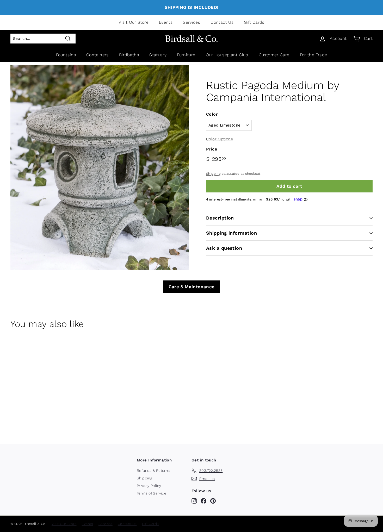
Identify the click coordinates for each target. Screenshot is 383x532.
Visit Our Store (134, 22)
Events (165, 22)
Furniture (186, 54)
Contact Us (222, 22)
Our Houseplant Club (227, 54)
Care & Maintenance (192, 286)
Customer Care (274, 54)
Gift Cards (254, 22)
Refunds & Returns (153, 470)
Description (220, 218)
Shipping (213, 174)
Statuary (157, 54)
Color (212, 114)
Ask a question (224, 248)
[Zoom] (99, 167)
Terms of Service (151, 493)
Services (191, 22)
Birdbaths (129, 54)
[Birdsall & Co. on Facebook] (203, 501)
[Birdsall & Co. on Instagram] (194, 501)
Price (211, 149)
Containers (97, 54)
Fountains (66, 54)
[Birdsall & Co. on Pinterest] (213, 501)
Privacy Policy (149, 486)
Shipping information (231, 233)
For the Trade (313, 54)
